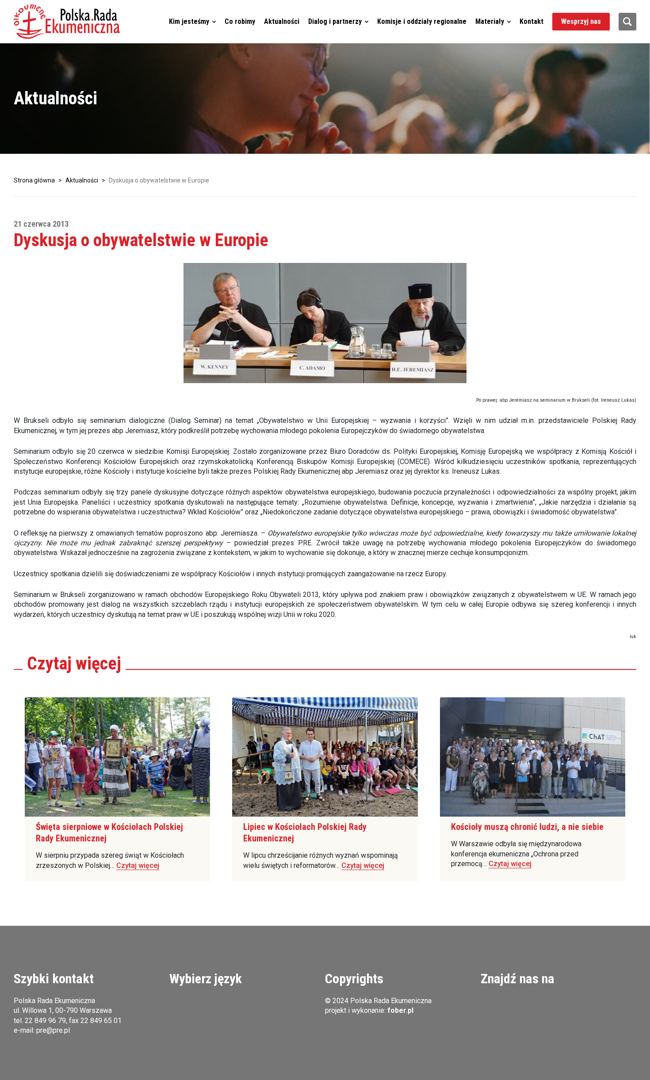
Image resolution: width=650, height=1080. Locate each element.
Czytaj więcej (137, 865)
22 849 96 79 (45, 1020)
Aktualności (281, 21)
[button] (67, 21)
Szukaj (627, 21)
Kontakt (531, 21)
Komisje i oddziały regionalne (421, 21)
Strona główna (34, 180)
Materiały (489, 21)
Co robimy (240, 21)
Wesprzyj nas (581, 21)
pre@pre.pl (53, 1030)
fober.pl (400, 1010)
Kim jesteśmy (189, 21)
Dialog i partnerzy (335, 21)
